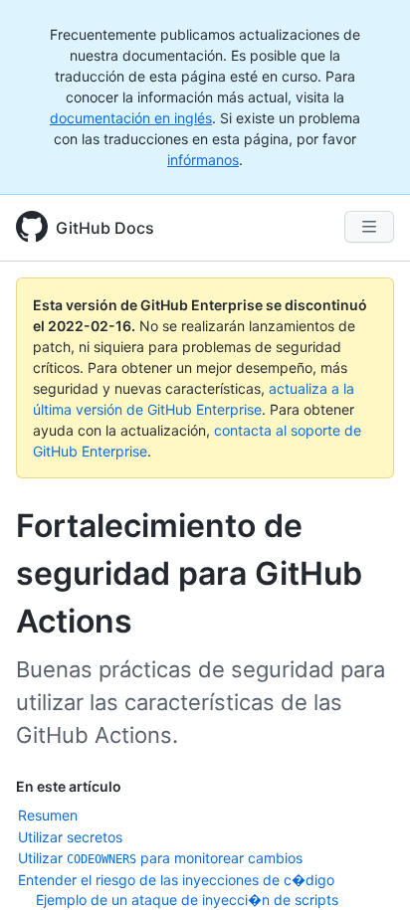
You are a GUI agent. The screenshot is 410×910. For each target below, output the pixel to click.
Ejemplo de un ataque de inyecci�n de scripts (187, 899)
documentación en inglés (131, 117)
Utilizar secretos (70, 836)
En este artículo (68, 786)
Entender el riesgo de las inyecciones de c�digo (176, 879)
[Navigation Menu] (369, 227)
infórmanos (203, 159)
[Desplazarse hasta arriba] (366, 866)
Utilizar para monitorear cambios (160, 857)
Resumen (48, 815)
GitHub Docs (105, 228)
